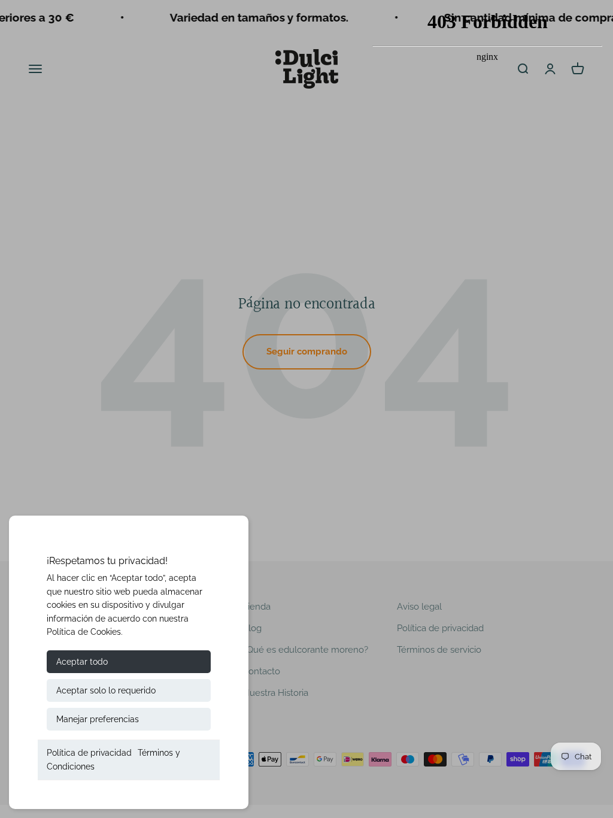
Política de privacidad (89, 753)
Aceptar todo (82, 661)
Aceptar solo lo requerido (106, 690)
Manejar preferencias (97, 719)
